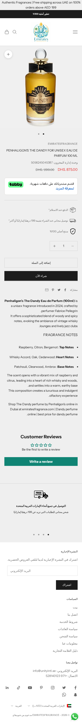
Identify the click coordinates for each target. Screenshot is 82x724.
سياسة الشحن (68, 636)
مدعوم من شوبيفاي (22, 715)
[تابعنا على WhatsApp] (64, 694)
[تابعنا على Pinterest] (41, 687)
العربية (18, 705)
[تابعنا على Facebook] (75, 687)
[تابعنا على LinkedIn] (7, 687)
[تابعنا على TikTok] (18, 687)
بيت (75, 607)
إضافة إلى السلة (41, 262)
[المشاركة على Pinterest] (53, 290)
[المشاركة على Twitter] (59, 290)
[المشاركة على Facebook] (65, 290)
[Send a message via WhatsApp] (75, 717)
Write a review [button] (41, 461)
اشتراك (66, 585)
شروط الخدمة (68, 622)
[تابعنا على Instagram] (53, 687)
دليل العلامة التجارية (65, 651)
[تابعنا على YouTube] (30, 687)
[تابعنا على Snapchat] (75, 694)
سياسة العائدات (68, 629)
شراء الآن (41, 276)
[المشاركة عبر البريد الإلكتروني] (47, 290)
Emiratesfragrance (63, 143)
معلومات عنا (70, 643)
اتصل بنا (73, 615)
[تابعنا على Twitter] (64, 687)
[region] (41, 509)
